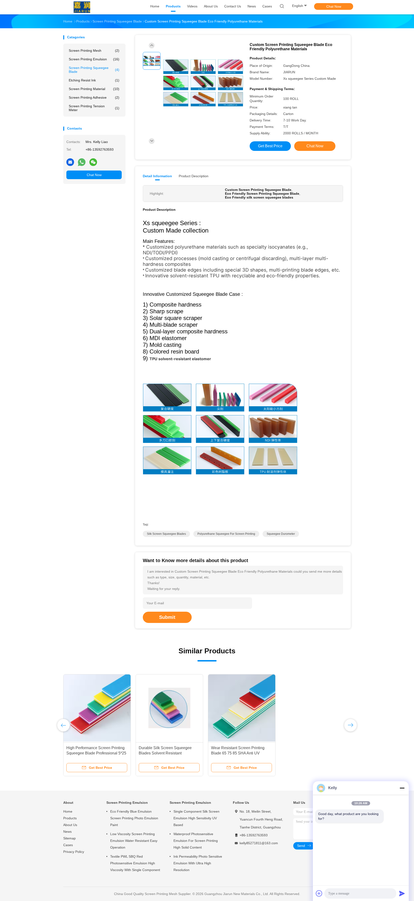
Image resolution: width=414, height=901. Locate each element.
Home (67, 811)
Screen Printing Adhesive (94, 97)
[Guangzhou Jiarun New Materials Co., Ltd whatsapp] (82, 162)
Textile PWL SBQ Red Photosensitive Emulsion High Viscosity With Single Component (135, 863)
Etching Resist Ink (94, 80)
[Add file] (319, 893)
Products (70, 818)
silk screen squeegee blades (166, 534)
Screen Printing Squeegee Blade (94, 70)
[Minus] (402, 788)
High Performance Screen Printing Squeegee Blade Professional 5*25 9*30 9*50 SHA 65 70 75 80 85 (96, 753)
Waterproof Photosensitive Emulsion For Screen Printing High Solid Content (195, 840)
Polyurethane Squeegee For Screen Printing (226, 534)
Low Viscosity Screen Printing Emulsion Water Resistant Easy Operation (133, 840)
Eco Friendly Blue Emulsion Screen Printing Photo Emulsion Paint (134, 818)
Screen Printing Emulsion (94, 59)
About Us (70, 825)
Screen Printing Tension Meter (94, 108)
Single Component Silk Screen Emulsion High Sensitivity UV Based (196, 818)
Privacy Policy (73, 852)
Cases (68, 845)
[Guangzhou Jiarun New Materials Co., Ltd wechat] (93, 162)
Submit (167, 617)
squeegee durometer (281, 534)
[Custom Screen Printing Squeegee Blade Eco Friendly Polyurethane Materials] (203, 83)
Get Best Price (270, 146)
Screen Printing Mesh (94, 50)
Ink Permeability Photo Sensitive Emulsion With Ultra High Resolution (197, 863)
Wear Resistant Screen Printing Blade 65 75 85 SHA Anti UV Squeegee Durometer (237, 753)
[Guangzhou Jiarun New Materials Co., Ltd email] (70, 162)
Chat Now (333, 6)
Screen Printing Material (94, 89)
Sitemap (69, 838)
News (67, 831)
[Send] (402, 893)
